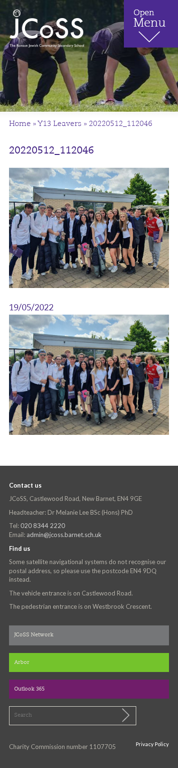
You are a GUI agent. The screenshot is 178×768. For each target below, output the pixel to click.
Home (20, 124)
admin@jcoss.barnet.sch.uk (64, 534)
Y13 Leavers (59, 124)
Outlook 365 (29, 689)
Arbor (21, 662)
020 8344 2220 (42, 525)
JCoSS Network (34, 635)
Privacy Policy (152, 744)
